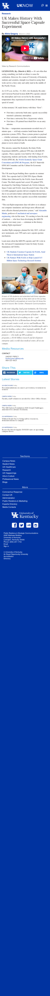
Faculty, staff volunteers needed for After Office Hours (24, 399)
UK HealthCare (9, 466)
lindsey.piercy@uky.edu (15, 358)
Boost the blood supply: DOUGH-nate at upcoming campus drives (23, 430)
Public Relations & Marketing (14, 501)
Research (6, 13)
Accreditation (9, 556)
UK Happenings (9, 473)
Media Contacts (9, 507)
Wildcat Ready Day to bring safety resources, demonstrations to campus (20, 420)
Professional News (10, 479)
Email (6, 544)
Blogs (4, 482)
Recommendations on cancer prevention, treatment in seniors (24, 389)
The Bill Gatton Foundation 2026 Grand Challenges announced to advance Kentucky (22, 409)
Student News (8, 463)
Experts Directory (9, 504)
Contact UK (7, 494)
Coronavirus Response (12, 491)
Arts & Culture (8, 476)
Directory (7, 558)
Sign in (6, 546)
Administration (8, 497)
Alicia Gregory (11, 33)
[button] (46, 5)
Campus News (8, 460)
